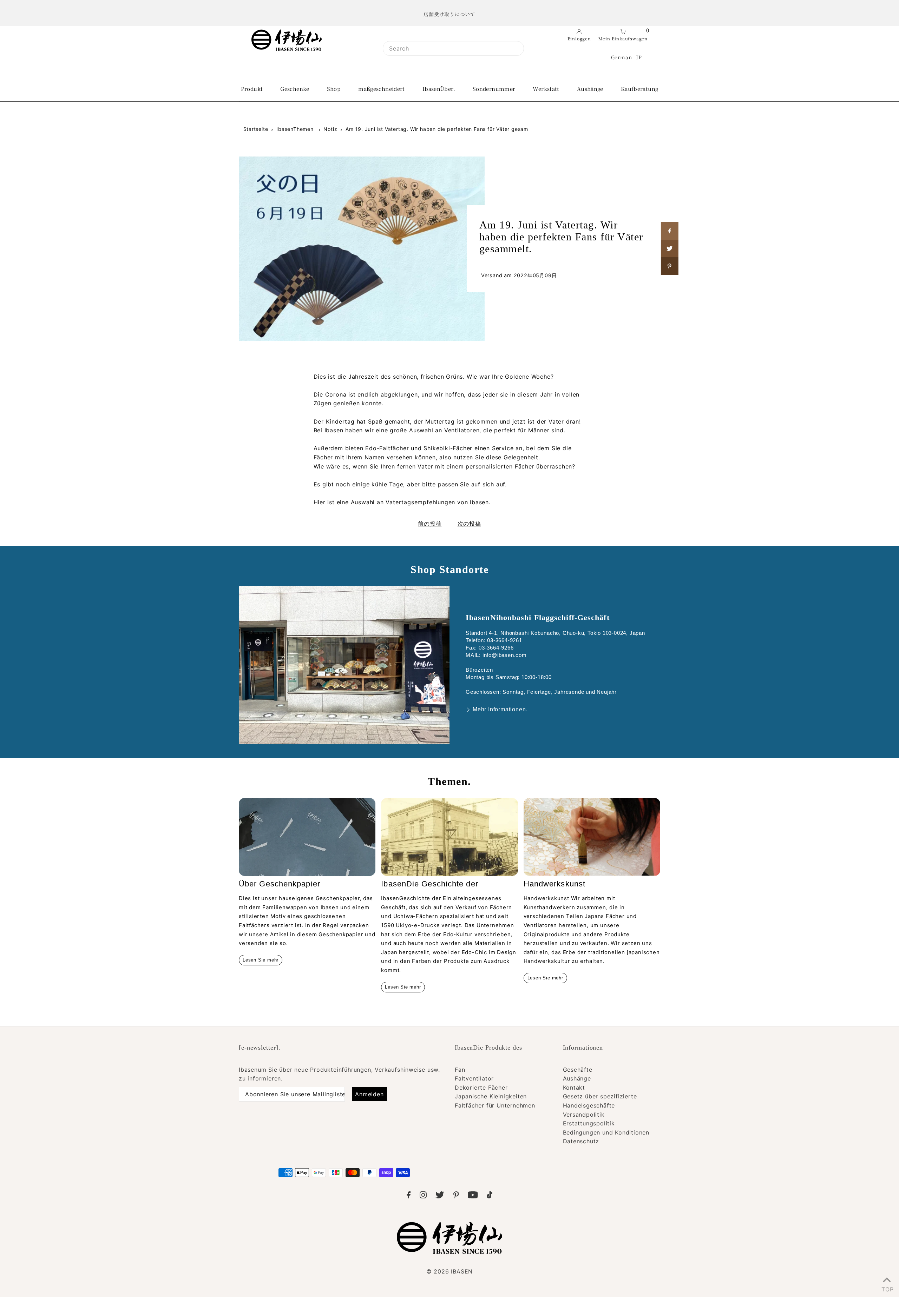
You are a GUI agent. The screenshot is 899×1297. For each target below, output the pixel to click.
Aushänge (577, 1078)
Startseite (255, 129)
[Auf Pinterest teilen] (669, 266)
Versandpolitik (584, 1114)
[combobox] (453, 48)
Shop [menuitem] (334, 88)
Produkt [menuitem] (252, 88)
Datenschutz (581, 1141)
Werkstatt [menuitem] (546, 88)
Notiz (330, 129)
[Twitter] (439, 1196)
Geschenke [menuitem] (294, 88)
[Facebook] (409, 1196)
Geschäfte (577, 1069)
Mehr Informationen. (500, 709)
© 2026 (449, 1271)
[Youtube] (473, 1196)
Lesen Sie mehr (260, 960)
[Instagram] (423, 1196)
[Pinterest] (456, 1196)
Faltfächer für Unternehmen (495, 1105)
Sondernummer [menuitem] (494, 88)
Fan (460, 1069)
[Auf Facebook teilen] (669, 231)
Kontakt (574, 1087)
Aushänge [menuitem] (590, 88)
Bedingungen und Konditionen (606, 1132)
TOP (886, 1288)
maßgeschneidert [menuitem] (381, 88)
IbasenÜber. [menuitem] (438, 88)
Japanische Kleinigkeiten (491, 1096)
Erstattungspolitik (589, 1123)
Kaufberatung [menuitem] (639, 88)
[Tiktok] (489, 1196)
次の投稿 (469, 523)
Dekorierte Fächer (481, 1087)
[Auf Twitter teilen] (669, 248)
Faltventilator (474, 1078)
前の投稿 (429, 523)
